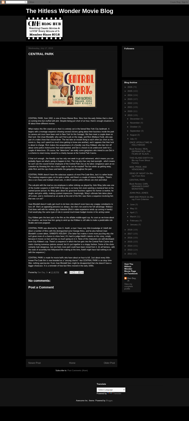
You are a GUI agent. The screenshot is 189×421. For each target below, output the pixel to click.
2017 (130, 233)
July (132, 139)
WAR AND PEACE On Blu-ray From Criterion (141, 198)
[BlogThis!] (73, 272)
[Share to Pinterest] (82, 272)
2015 (130, 241)
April (132, 212)
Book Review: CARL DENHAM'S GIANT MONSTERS (139, 186)
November (135, 123)
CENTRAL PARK (137, 180)
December (135, 119)
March (133, 216)
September (135, 131)
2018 (130, 229)
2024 (130, 95)
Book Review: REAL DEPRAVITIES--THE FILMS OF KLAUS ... (140, 151)
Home (72, 363)
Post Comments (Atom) (77, 370)
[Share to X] (76, 272)
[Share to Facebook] (79, 272)
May (132, 208)
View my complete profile (128, 286)
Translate (117, 393)
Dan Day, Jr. (131, 279)
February (134, 220)
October (134, 127)
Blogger (109, 400)
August (133, 135)
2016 (130, 237)
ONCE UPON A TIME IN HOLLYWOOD (140, 143)
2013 (130, 250)
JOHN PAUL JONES (138, 193)
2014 (130, 246)
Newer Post (34, 363)
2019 (130, 115)
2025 (130, 91)
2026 (130, 87)
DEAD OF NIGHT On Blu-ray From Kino (141, 174)
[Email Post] (65, 272)
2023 (130, 99)
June (132, 204)
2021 (130, 107)
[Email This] (71, 272)
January (134, 224)
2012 (130, 254)
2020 (130, 111)
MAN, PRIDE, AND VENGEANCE (138, 168)
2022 (130, 103)
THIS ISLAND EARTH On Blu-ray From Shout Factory (141, 160)
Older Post (109, 363)
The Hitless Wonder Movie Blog (69, 11)
